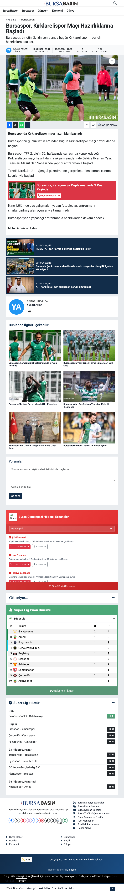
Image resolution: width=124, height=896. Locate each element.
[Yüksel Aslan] (16, 306)
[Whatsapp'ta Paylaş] (21, 125)
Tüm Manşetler (86, 820)
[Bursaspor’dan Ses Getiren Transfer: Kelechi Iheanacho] (89, 386)
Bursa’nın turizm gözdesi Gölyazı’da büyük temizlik (43, 888)
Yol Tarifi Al (41, 546)
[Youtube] (41, 820)
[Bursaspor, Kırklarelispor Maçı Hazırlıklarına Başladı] (62, 88)
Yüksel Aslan (34, 304)
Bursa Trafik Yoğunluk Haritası (94, 813)
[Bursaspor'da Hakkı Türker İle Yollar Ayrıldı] (89, 427)
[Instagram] (29, 820)
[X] (17, 820)
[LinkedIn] (35, 820)
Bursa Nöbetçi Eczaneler (91, 802)
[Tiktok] (47, 820)
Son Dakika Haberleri (89, 824)
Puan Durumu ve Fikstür (90, 817)
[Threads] (53, 820)
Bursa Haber (10, 10)
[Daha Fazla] (27, 125)
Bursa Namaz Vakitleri (90, 809)
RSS (27, 859)
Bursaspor (27, 10)
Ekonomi (57, 10)
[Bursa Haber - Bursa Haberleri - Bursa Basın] (61, 3)
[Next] (59, 820)
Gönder (15, 495)
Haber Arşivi (84, 828)
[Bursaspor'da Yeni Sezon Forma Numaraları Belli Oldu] (89, 345)
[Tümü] (113, 597)
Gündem (43, 10)
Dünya (70, 10)
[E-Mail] (29, 311)
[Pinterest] (23, 820)
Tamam (21, 880)
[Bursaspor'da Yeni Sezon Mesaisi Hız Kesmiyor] (35, 386)
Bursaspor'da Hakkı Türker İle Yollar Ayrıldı (85, 445)
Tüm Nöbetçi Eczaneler (63, 586)
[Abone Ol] (107, 124)
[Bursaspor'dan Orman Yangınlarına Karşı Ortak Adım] (35, 427)
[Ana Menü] (7, 3)
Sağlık (67, 840)
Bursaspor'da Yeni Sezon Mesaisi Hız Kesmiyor (33, 404)
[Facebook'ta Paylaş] (9, 125)
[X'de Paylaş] (15, 125)
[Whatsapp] (65, 820)
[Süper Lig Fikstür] (113, 702)
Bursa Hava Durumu (88, 806)
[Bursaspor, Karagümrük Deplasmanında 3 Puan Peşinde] (35, 345)
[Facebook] (11, 820)
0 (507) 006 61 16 (21, 564)
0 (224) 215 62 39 (21, 546)
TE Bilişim (70, 869)
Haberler (11, 19)
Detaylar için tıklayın (62, 690)
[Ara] (115, 3)
